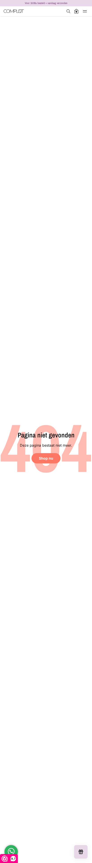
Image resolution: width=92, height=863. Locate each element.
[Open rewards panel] (81, 852)
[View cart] (76, 11)
